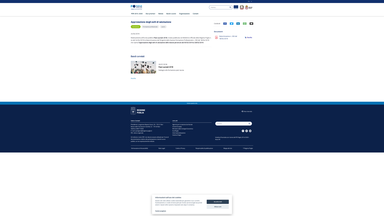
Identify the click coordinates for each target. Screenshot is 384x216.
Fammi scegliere (160, 211)
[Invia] (230, 7)
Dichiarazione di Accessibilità (139, 148)
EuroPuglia (175, 131)
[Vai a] (137, 7)
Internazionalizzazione (178, 133)
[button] (249, 1)
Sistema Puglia (176, 135)
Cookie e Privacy (180, 148)
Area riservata (247, 111)
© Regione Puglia (248, 148)
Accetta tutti (218, 201)
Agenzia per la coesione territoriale (182, 124)
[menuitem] (137, 14)
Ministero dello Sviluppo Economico (182, 129)
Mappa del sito (228, 148)
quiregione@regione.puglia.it (143, 131)
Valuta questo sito (192, 103)
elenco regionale (138, 133)
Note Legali (161, 148)
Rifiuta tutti (217, 207)
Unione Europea (177, 127)
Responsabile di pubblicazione (204, 148)
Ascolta (249, 37)
